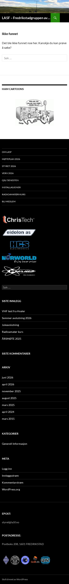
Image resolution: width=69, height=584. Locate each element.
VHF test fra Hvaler (13, 311)
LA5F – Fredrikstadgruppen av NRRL (26, 18)
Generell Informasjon (14, 443)
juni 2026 (7, 377)
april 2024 (8, 411)
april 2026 (8, 384)
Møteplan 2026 (11, 159)
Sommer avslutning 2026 (16, 318)
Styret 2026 (9, 166)
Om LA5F (7, 152)
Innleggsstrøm (10, 475)
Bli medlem (9, 201)
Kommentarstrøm (12, 482)
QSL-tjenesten (10, 180)
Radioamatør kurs (13, 194)
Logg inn (7, 468)
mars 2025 (8, 405)
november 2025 (11, 391)
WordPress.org (11, 489)
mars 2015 (8, 418)
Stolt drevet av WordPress (15, 579)
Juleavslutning (10, 324)
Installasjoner (11, 187)
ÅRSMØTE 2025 (11, 338)
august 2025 (9, 398)
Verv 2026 (8, 173)
